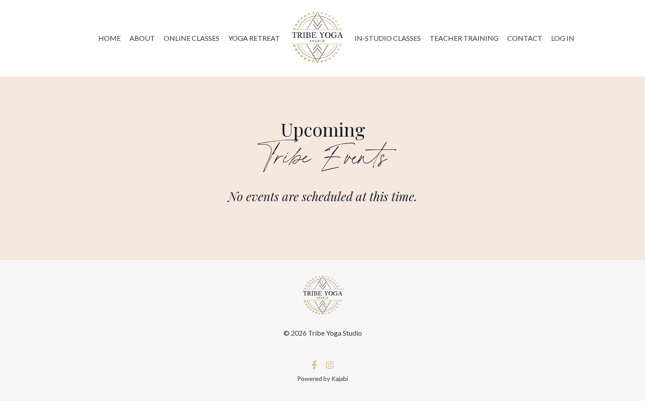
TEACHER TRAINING (464, 38)
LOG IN (562, 38)
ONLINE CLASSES (191, 38)
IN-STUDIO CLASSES (388, 38)
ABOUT (142, 38)
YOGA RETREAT (254, 38)
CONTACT (524, 38)
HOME (109, 38)
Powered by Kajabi (322, 378)
